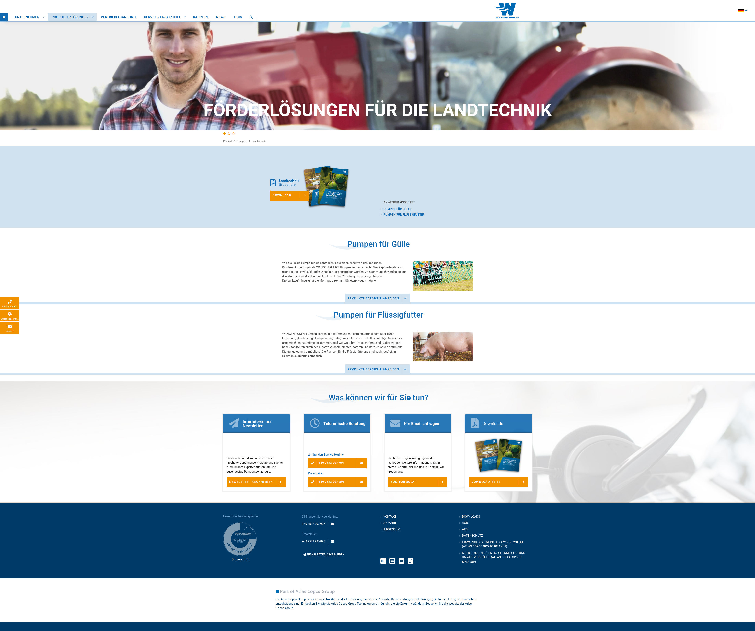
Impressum (391, 529)
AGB (465, 523)
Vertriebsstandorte (119, 17)
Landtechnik (258, 141)
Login (237, 17)
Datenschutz (472, 535)
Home (4, 17)
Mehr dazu (242, 559)
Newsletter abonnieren (326, 554)
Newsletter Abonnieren (251, 482)
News (220, 17)
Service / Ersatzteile (162, 17)
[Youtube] (401, 560)
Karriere (201, 17)
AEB (465, 529)
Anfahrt (389, 523)
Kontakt (389, 516)
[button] (224, 133)
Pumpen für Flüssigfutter (404, 214)
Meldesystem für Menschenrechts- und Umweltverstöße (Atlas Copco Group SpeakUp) (493, 557)
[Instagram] (383, 560)
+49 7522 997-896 (331, 482)
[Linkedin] (392, 560)
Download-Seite (485, 482)
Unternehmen (27, 17)
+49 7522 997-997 (331, 463)
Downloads (471, 516)
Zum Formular (404, 482)
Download (282, 195)
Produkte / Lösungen (70, 17)
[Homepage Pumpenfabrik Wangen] (506, 10)
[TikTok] (410, 560)
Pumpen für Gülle (397, 209)
